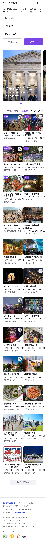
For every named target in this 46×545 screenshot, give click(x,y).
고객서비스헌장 (8, 509)
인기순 (40, 111)
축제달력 (33, 10)
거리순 (33, 111)
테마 (40, 10)
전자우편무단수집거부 (23, 509)
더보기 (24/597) (23, 482)
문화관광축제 (12, 10)
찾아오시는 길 (7, 512)
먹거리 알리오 (12, 111)
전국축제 (24, 10)
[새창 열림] (5, 536)
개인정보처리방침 (9, 503)
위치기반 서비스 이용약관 (26, 503)
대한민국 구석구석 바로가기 (10, 3)
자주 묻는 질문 (20, 512)
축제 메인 (4, 10)
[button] (20, 103)
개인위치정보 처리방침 (10, 506)
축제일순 (25, 111)
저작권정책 (25, 506)
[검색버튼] (42, 2)
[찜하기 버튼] (38, 2)
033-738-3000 (13, 521)
